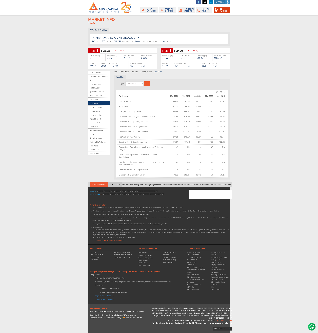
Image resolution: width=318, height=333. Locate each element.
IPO (118, 184)
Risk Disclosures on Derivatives (217, 271)
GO (223, 10)
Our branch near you (194, 257)
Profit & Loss (94, 88)
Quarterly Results (96, 91)
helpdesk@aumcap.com (223, 320)
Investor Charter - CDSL (195, 267)
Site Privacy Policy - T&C (122, 257)
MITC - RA (190, 287)
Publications (94, 260)
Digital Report (95, 119)
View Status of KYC (193, 275)
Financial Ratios (95, 95)
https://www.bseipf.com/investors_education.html (109, 235)
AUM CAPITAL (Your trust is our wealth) (103, 7)
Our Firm (93, 252)
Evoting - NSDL (216, 262)
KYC (111, 184)
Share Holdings (95, 107)
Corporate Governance (122, 252)
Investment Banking (169, 257)
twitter (204, 2)
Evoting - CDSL (216, 260)
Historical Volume (96, 138)
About (151, 10)
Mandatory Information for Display (196, 271)
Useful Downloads (193, 255)
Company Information (98, 76)
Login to (205, 10)
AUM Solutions (168, 262)
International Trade (169, 252)
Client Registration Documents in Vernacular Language (195, 279)
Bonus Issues (94, 126)
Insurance (166, 255)
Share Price (94, 134)
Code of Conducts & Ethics (123, 255)
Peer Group (94, 153)
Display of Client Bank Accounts (218, 266)
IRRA (212, 287)
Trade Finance (143, 263)
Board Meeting (95, 115)
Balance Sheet (95, 84)
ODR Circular (215, 289)
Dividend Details (96, 130)
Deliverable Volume (97, 142)
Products (169, 10)
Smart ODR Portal (193, 289)
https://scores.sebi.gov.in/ (104, 296)
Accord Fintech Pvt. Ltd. (134, 318)
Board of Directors (96, 255)
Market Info (189, 10)
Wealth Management (146, 258)
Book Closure (94, 123)
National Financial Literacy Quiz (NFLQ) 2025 (220, 278)
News (91, 80)
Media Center (191, 262)
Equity (92, 23)
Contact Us (191, 265)
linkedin (211, 2)
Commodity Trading (145, 255)
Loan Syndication (144, 265)
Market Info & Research (129, 72)
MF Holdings (94, 111)
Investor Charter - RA (194, 284)
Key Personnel (95, 257)
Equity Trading (143, 252)
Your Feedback (192, 260)
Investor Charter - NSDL (219, 257)
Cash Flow (93, 103)
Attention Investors (99, 184)
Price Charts (94, 99)
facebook (198, 2)
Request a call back (193, 252)
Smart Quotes (95, 72)
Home (116, 72)
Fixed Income (143, 260)
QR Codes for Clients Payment (218, 283)
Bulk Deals (93, 146)
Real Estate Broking (169, 260)
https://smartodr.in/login (104, 299)
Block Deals (94, 149)
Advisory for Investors (218, 275)
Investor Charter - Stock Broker (219, 253)
